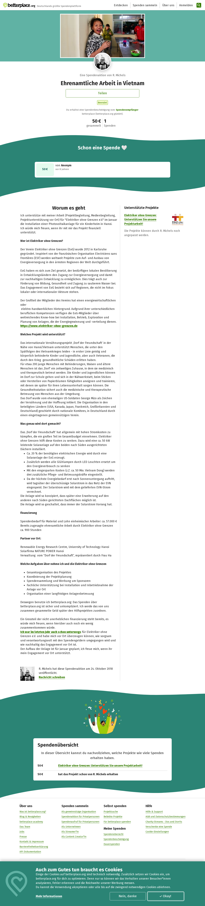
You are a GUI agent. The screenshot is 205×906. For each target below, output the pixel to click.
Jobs (22, 831)
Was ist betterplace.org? (33, 811)
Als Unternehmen (71, 826)
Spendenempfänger (127, 109)
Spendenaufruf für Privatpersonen (80, 821)
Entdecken (121, 5)
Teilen (102, 93)
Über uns (168, 5)
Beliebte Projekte (113, 816)
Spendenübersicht (113, 834)
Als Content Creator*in (74, 836)
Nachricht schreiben (52, 677)
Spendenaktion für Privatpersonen (80, 816)
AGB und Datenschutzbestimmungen (165, 816)
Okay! (167, 896)
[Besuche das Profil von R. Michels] (102, 61)
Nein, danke (128, 896)
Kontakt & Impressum (32, 841)
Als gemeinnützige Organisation (79, 811)
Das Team (25, 826)
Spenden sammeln (145, 5)
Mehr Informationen (49, 896)
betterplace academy (31, 821)
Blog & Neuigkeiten (30, 816)
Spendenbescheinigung (116, 839)
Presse (23, 836)
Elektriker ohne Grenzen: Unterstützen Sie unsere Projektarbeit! (140, 220)
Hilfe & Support (154, 811)
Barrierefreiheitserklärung (34, 846)
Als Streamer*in (70, 831)
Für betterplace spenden (117, 821)
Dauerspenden (112, 844)
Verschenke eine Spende (159, 826)
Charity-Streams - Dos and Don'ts (164, 821)
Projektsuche (111, 811)
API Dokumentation (30, 851)
